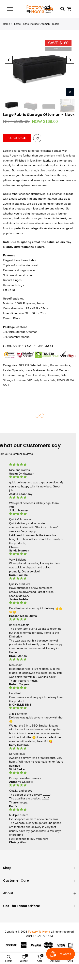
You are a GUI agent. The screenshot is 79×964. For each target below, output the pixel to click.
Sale (63, 375)
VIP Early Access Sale (41, 380)
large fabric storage (40, 150)
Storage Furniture (14, 380)
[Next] (70, 60)
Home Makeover (35, 370)
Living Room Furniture (30, 375)
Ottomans (53, 375)
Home (6, 23)
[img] (36, 464)
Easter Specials (13, 370)
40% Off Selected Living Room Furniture (44, 365)
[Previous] (9, 60)
